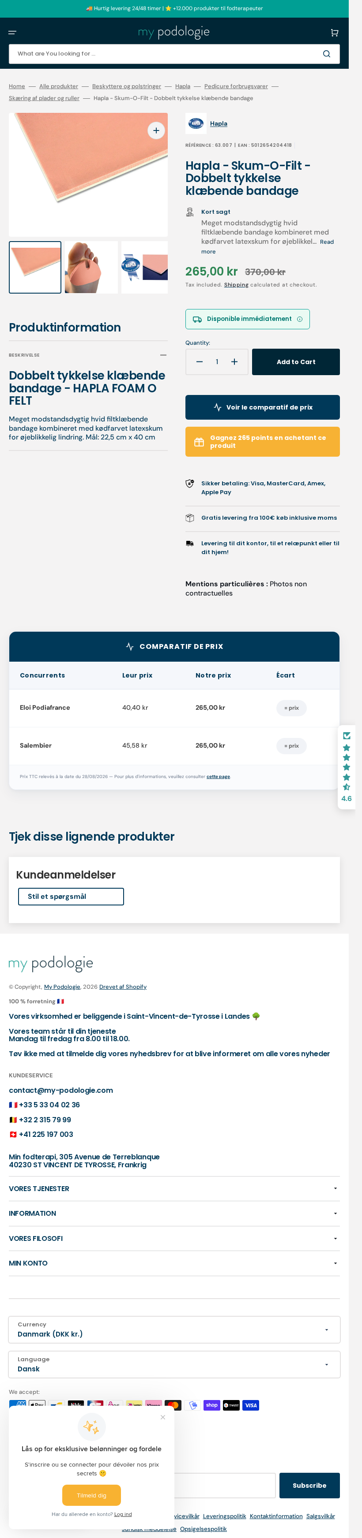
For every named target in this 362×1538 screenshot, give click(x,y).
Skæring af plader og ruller (44, 98)
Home (17, 86)
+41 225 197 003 (46, 1134)
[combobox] (174, 54)
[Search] (328, 53)
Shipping (236, 284)
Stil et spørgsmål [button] (57, 896)
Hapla (182, 86)
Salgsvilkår (320, 1516)
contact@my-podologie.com (61, 1090)
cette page (218, 776)
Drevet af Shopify (123, 987)
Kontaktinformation (276, 1516)
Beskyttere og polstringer (126, 86)
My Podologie (62, 987)
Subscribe (310, 1485)
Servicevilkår (182, 1516)
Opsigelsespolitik (203, 1529)
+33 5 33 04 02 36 (49, 1105)
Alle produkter (58, 86)
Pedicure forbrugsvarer (236, 86)
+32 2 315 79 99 (45, 1120)
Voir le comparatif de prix (269, 407)
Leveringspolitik (224, 1516)
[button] (12, 32)
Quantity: (197, 342)
